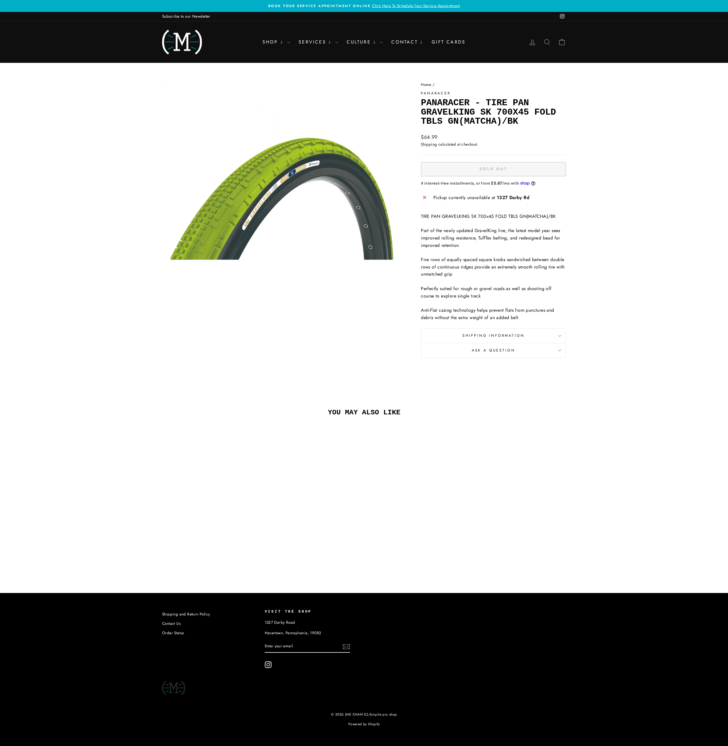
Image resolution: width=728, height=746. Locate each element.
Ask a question (493, 350)
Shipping (429, 144)
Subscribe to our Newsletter (186, 16)
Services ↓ (316, 42)
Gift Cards (449, 42)
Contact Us (171, 623)
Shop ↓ (274, 42)
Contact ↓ (407, 42)
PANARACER (436, 93)
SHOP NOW (210, 519)
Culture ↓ (363, 42)
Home (426, 84)
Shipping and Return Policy (186, 614)
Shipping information (493, 335)
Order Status (173, 633)
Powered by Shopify (364, 724)
